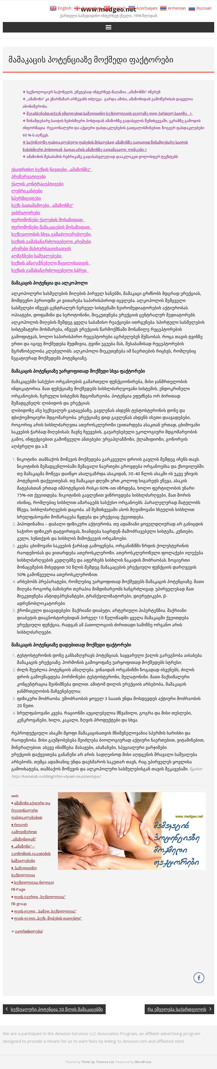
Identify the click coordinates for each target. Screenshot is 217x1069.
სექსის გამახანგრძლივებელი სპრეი (50, 270)
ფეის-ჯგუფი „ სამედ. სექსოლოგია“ (45, 911)
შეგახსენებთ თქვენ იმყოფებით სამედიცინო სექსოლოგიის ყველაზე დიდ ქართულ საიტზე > (110, 113)
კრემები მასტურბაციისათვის (41, 248)
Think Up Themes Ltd (97, 1062)
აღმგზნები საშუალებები (36, 255)
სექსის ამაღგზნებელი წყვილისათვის (51, 263)
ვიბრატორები (25, 212)
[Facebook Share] (199, 977)
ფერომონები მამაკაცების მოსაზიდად (51, 227)
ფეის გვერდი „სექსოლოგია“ (40, 896)
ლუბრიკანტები (26, 191)
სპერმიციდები (26, 198)
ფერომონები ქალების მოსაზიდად (48, 219)
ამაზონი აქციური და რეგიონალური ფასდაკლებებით (30, 810)
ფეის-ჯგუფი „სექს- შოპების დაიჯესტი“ (48, 918)
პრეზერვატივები (28, 176)
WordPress (143, 1062)
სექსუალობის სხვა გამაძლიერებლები (51, 234)
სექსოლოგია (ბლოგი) (34, 882)
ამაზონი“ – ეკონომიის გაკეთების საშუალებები (31, 853)
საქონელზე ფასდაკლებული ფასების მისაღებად (68, 142)
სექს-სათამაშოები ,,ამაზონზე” (42, 205)
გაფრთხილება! (29, 931)
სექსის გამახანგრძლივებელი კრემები (51, 241)
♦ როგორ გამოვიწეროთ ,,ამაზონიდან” (24, 832)
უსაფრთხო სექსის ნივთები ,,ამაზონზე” (51, 169)
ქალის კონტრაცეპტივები (37, 183)
